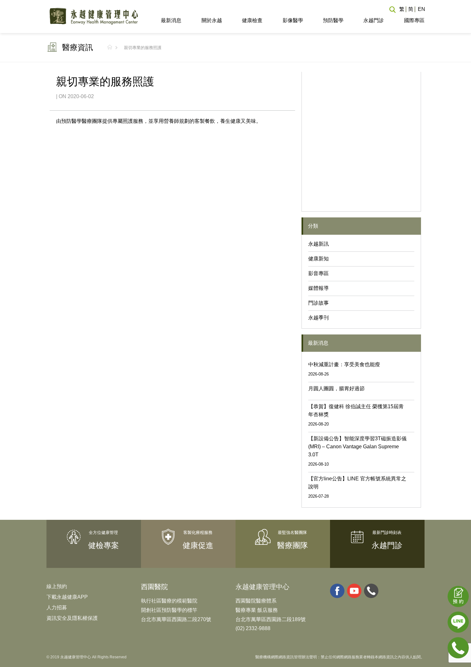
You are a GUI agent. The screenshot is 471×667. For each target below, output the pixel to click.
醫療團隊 (292, 545)
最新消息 (171, 20)
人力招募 (56, 607)
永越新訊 (318, 244)
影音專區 (318, 273)
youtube (354, 591)
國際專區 (414, 20)
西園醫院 (154, 586)
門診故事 (318, 303)
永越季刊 (318, 317)
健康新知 (318, 258)
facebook (337, 591)
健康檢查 (252, 20)
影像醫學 (293, 20)
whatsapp (371, 591)
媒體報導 (318, 288)
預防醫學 (333, 20)
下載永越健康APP (67, 597)
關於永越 (212, 20)
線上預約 (56, 586)
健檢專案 (103, 545)
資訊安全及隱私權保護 (72, 618)
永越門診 (373, 20)
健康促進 (198, 545)
